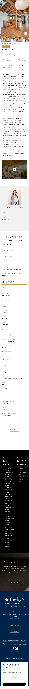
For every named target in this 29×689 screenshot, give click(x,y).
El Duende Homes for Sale (9, 545)
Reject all (14, 677)
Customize (14, 681)
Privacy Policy (20, 658)
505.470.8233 (14, 616)
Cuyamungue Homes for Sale (9, 488)
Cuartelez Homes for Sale (9, 512)
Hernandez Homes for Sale (9, 534)
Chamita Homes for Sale (9, 538)
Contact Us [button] (14, 582)
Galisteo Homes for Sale (9, 504)
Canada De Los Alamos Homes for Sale (9, 474)
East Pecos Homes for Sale (9, 495)
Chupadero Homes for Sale (9, 479)
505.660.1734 (14, 630)
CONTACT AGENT (14, 224)
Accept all (14, 684)
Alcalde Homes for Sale (9, 541)
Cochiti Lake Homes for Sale (9, 527)
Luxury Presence (18, 662)
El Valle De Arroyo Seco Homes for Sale (9, 500)
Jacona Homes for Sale (9, 492)
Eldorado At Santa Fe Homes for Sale (9, 483)
